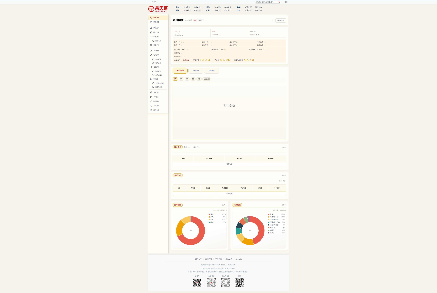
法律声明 (208, 259)
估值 (208, 7)
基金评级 (187, 7)
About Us (239, 259)
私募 (238, 7)
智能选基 (197, 7)
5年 (199, 79)
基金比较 (197, 10)
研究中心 (227, 10)
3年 (187, 79)
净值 (177, 7)
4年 (193, 79)
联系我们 (229, 259)
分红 (238, 10)
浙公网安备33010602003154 (225, 268)
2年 (181, 79)
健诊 (177, 10)
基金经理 (187, 10)
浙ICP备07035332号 (209, 268)
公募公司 (248, 10)
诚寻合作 (198, 259)
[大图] (273, 20)
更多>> (284, 147)
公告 (208, 10)
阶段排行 (218, 10)
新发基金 (258, 7)
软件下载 (218, 259)
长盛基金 (186, 60)
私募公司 (248, 7)
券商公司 (227, 7)
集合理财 (218, 7)
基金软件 (258, 10)
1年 (175, 79)
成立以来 (207, 79)
